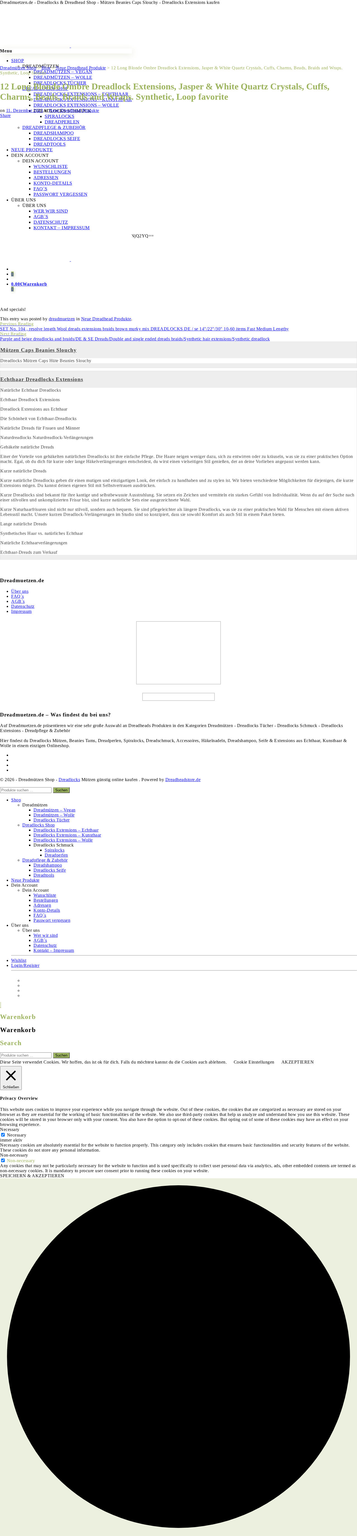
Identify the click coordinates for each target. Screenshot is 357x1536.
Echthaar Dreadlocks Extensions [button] (41, 379)
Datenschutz (23, 606)
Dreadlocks (69, 779)
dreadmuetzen (62, 318)
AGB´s (18, 601)
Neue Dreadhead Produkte (74, 110)
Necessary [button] (10, 1129)
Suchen (61, 790)
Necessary (16, 1135)
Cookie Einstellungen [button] (254, 1062)
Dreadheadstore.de (183, 779)
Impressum (21, 611)
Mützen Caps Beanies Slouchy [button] (38, 350)
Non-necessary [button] (14, 1155)
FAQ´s (17, 596)
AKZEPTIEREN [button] (297, 1062)
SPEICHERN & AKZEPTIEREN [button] (32, 1175)
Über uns (19, 591)
